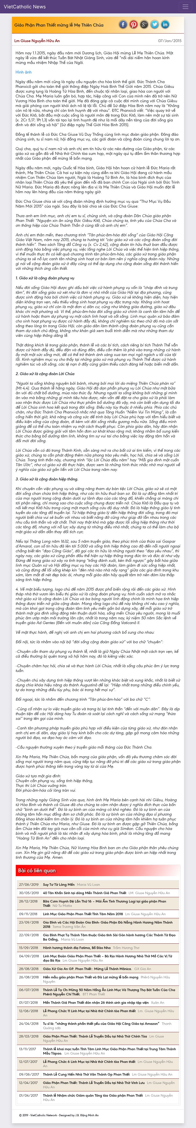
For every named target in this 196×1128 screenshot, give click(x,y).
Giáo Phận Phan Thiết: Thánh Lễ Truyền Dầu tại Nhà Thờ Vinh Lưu (94, 1083)
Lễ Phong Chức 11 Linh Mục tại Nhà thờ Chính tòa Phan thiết (89, 1011)
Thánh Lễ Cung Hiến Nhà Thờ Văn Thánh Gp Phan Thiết (86, 1074)
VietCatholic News (25, 7)
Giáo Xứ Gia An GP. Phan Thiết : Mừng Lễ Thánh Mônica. (87, 969)
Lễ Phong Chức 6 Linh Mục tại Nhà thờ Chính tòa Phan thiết (89, 1062)
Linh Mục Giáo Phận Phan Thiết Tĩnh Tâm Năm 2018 (83, 914)
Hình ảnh (24, 72)
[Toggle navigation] (185, 6)
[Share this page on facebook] (123, 24)
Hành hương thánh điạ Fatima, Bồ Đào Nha (77, 948)
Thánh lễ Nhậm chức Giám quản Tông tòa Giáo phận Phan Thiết (93, 1095)
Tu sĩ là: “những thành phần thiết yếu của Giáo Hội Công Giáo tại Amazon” (101, 1023)
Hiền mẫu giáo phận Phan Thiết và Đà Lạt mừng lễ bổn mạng (90, 977)
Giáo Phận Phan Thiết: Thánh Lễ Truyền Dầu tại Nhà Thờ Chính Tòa (95, 1036)
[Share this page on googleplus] (144, 24)
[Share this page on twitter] (154, 24)
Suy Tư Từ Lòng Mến (59, 884)
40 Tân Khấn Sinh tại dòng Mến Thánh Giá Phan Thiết (84, 893)
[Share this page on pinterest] (133, 24)
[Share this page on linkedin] (165, 24)
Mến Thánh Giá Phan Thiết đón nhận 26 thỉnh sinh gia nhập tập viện (96, 1002)
